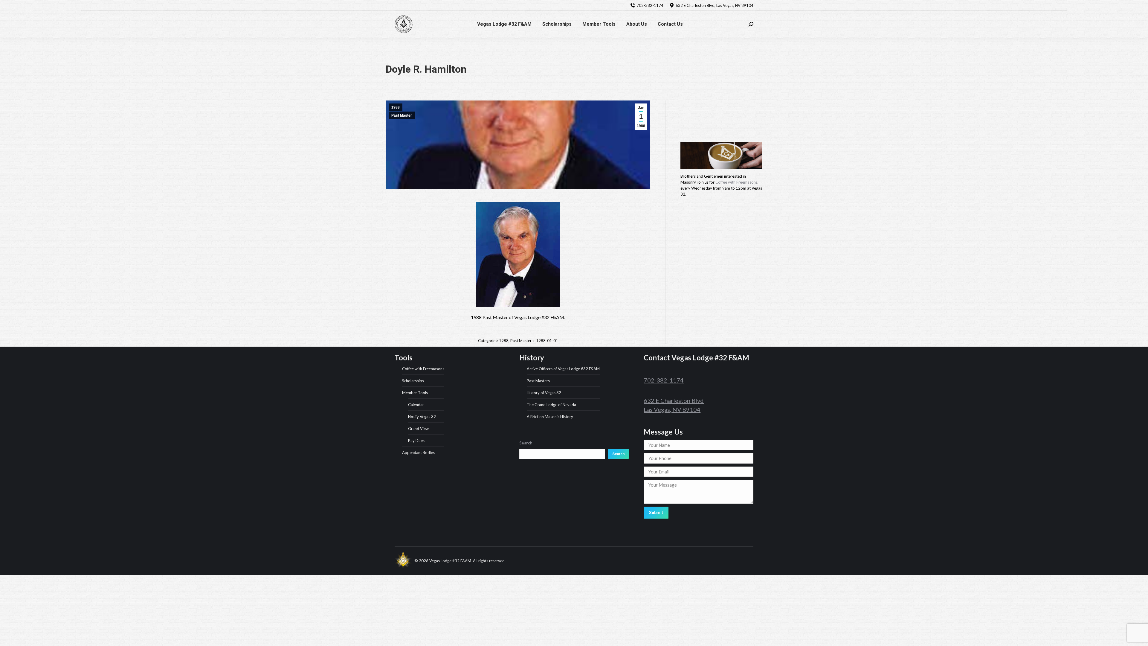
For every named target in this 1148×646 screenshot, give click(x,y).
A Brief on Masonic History (550, 416)
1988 (395, 107)
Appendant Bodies (418, 452)
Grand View (418, 428)
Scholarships (413, 380)
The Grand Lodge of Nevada (551, 404)
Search (618, 454)
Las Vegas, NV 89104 (672, 409)
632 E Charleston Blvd (674, 400)
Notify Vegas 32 (422, 416)
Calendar (416, 404)
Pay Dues (416, 440)
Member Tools (415, 392)
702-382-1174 (649, 5)
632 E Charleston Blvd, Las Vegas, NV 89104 (714, 5)
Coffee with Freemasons (736, 182)
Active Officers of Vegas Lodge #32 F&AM (563, 368)
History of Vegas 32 (544, 392)
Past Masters (538, 380)
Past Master (401, 115)
